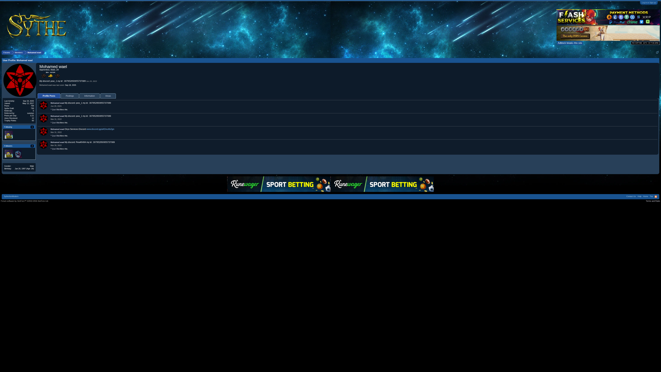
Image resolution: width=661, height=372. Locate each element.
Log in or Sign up (649, 3)
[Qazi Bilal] (17, 153)
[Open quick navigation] (657, 52)
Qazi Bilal (56, 109)
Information (89, 96)
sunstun (30, 113)
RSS (656, 196)
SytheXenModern (11, 196)
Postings (70, 96)
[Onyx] (8, 135)
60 (33, 121)
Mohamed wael (57, 103)
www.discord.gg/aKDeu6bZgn (100, 129)
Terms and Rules (653, 201)
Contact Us (631, 196)
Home (645, 196)
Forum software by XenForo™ (25, 201)
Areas (108, 96)
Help (639, 196)
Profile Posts (49, 96)
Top (651, 196)
